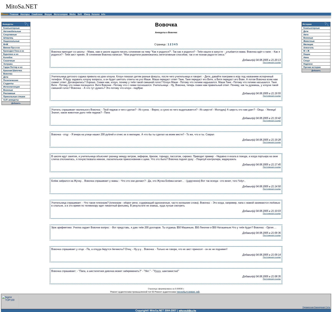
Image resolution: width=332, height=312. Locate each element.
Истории (307, 24)
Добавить (16, 103)
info (103, 14)
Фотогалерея (60, 14)
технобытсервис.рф (188, 291)
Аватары (25, 14)
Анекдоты (7, 24)
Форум (48, 14)
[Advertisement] (285, 6)
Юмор (87, 14)
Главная (14, 14)
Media (73, 14)
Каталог (96, 14)
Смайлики (37, 14)
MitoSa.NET (21, 6)
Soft (80, 14)
